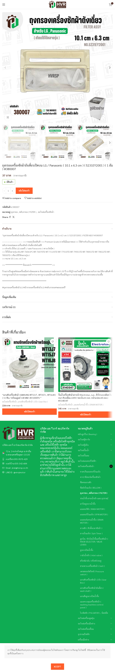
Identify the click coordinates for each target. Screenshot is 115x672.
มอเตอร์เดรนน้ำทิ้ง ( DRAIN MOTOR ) (88, 404)
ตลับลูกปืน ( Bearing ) (87, 434)
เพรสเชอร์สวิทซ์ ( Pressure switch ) (92, 573)
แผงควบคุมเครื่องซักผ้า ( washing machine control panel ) (91, 604)
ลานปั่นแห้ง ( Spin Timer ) (91, 533)
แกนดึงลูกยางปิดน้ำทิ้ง (89, 596)
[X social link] (13, 217)
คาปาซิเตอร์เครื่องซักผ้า (90, 477)
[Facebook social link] (10, 217)
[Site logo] (57, 4)
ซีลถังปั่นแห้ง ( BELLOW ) (90, 487)
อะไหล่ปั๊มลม (83, 455)
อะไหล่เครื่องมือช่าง (86, 623)
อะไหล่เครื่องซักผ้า (46, 212)
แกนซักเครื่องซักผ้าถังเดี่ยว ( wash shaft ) (92, 589)
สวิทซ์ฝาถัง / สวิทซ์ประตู (90, 560)
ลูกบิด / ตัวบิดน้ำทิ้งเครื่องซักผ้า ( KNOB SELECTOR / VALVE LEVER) (94, 541)
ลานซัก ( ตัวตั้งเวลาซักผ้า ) (91, 528)
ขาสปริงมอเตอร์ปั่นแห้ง (90, 471)
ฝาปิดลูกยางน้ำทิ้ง (88, 503)
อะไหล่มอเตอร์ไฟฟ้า (87, 461)
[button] (29, 411)
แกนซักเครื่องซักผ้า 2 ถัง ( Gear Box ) (33, 401)
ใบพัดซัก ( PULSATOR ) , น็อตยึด (94, 612)
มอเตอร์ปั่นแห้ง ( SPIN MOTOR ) (94, 514)
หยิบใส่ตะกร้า (24, 190)
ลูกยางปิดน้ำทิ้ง (86, 550)
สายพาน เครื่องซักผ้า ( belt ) (92, 566)
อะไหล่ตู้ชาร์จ (84, 439)
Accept (57, 666)
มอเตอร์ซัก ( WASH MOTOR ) (92, 509)
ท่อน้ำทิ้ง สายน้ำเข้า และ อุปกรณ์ (94, 498)
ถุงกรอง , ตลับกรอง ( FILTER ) (23, 212)
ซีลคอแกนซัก (85, 482)
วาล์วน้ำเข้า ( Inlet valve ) (91, 555)
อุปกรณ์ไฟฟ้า (84, 634)
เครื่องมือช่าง (83, 639)
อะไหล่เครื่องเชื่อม (86, 629)
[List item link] (19, 453)
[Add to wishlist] (52, 341)
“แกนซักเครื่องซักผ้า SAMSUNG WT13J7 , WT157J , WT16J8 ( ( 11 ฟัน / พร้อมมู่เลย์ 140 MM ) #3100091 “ (29, 396)
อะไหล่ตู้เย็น (83, 444)
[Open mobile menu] (4, 5)
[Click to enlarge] (7, 117)
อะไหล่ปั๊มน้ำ (83, 450)
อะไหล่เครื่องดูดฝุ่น (86, 618)
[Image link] (18, 433)
